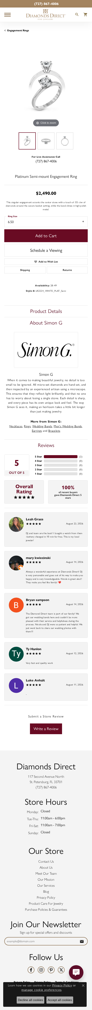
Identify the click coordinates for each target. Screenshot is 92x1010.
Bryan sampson (37, 600)
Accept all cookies (60, 1000)
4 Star (38, 460)
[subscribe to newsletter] (81, 941)
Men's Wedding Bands (68, 426)
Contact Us (46, 861)
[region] (46, 86)
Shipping (25, 270)
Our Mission (46, 879)
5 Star (38, 456)
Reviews (46, 445)
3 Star (38, 465)
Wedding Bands (42, 426)
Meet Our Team (46, 873)
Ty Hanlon (33, 649)
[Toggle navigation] (7, 15)
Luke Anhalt (35, 680)
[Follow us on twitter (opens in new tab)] (61, 969)
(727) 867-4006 (46, 161)
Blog (46, 891)
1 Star (38, 473)
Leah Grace (34, 519)
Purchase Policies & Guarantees (46, 909)
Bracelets (54, 430)
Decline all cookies (30, 1000)
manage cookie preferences (41, 990)
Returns (67, 270)
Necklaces (15, 426)
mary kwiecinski (38, 558)
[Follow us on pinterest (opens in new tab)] (51, 969)
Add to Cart (46, 235)
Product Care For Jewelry (46, 903)
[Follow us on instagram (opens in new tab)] (41, 969)
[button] (77, 15)
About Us (46, 867)
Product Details (46, 311)
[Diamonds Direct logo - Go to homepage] (46, 15)
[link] (46, 4)
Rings (27, 426)
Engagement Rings (18, 30)
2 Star (38, 469)
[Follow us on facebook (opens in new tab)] (31, 969)
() (80, 456)
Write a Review (46, 728)
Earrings (37, 430)
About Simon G (46, 323)
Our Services (46, 885)
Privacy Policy (46, 897)
